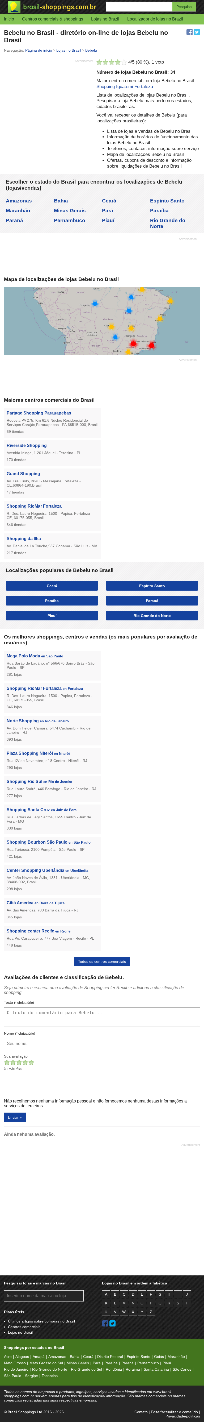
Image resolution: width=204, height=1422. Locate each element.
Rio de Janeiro (16, 1369)
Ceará (109, 201)
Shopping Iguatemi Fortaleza (124, 86)
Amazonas (19, 201)
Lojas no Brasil (20, 1332)
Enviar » (15, 1117)
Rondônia (114, 1369)
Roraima (133, 1369)
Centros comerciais (24, 1327)
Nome (19, 1033)
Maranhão (18, 210)
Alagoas (22, 1356)
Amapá (39, 1356)
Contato (141, 1412)
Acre (8, 1356)
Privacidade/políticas (182, 1416)
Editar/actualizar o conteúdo (174, 1412)
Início (9, 19)
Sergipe (31, 1376)
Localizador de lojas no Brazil (155, 19)
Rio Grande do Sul (86, 1369)
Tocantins (50, 1376)
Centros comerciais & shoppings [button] (52, 19)
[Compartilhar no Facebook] (189, 32)
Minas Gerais (70, 210)
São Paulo (12, 1376)
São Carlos (182, 1369)
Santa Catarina (156, 1369)
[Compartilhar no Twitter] (197, 32)
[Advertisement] (48, 102)
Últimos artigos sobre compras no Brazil (41, 1321)
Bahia (61, 201)
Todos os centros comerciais (102, 961)
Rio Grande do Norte (152, 615)
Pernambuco (69, 220)
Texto (19, 1002)
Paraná (14, 220)
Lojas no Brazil (105, 19)
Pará (107, 210)
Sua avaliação (16, 1056)
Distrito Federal (110, 1356)
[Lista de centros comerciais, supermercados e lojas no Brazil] (55, 7)
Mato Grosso (15, 1363)
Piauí (108, 220)
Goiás (159, 1356)
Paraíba (159, 210)
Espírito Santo (167, 201)
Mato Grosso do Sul (46, 1363)
